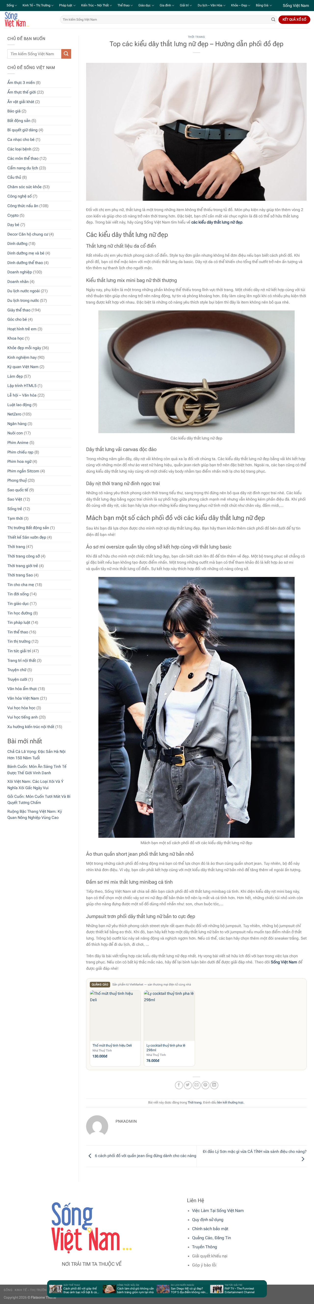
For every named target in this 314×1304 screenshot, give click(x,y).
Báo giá (14, 111)
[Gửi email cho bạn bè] (197, 1085)
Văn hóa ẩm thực (22, 688)
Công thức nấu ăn (22, 205)
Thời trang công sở (23, 556)
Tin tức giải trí (19, 651)
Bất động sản (18, 120)
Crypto (13, 215)
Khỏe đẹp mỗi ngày (24, 348)
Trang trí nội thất (21, 660)
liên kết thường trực (230, 1102)
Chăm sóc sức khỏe (24, 187)
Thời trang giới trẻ (22, 565)
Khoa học (15, 338)
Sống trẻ (14, 508)
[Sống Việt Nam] (28, 19)
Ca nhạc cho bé (21, 139)
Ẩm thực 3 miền (21, 82)
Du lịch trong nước (23, 300)
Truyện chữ (16, 669)
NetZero (14, 414)
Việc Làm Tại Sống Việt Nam (218, 1210)
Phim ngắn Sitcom (23, 471)
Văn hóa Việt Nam (23, 698)
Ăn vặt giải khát (20, 101)
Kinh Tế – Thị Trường (36, 5)
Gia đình (165, 5)
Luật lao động (19, 404)
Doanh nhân (18, 281)
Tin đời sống (18, 594)
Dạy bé (13, 224)
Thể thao (124, 5)
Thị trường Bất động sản (28, 527)
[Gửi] (273, 19)
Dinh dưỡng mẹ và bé (25, 253)
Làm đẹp (15, 376)
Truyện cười (17, 679)
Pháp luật (65, 5)
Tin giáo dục (18, 603)
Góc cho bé (17, 319)
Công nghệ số (19, 196)
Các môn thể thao (23, 158)
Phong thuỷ (17, 480)
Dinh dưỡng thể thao (25, 262)
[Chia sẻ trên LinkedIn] (214, 1085)
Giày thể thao (18, 310)
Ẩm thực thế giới (21, 92)
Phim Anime (17, 442)
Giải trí (184, 5)
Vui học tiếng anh (22, 717)
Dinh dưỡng (17, 243)
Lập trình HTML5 (22, 385)
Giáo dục (144, 5)
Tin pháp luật (18, 622)
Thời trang (16, 546)
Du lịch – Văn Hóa (210, 5)
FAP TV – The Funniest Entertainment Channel (223, 1290)
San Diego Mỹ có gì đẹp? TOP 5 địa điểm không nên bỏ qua (171, 1290)
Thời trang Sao (20, 575)
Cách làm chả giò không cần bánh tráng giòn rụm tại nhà (119, 1290)
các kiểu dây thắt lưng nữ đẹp (216, 222)
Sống (10, 5)
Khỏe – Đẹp (239, 5)
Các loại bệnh (19, 148)
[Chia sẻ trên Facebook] (179, 1085)
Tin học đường (19, 613)
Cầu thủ (14, 177)
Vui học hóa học (21, 707)
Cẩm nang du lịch (22, 168)
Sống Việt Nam (284, 962)
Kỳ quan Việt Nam (23, 366)
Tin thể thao (17, 632)
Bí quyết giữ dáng (22, 130)
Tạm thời (15, 518)
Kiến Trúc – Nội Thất (95, 5)
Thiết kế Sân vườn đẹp (26, 537)
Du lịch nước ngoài (23, 291)
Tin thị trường (18, 641)
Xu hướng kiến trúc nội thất (30, 726)
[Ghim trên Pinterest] (205, 1085)
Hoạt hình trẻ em (22, 329)
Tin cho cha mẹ (20, 584)
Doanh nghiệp (19, 272)
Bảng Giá (262, 5)
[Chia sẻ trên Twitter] (188, 1085)
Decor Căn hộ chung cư (27, 234)
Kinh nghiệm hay (22, 357)
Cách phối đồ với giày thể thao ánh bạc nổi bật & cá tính (63, 1290)
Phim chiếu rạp (20, 452)
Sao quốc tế (17, 490)
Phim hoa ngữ (19, 461)
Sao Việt (14, 499)
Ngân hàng (16, 423)
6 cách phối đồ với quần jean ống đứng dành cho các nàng (145, 1156)
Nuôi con (15, 433)
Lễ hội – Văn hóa (22, 395)
